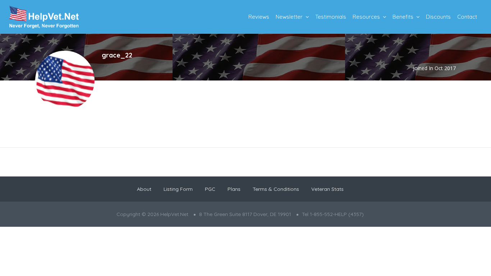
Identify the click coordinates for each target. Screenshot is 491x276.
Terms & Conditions (276, 189)
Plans (234, 189)
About (144, 189)
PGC (210, 189)
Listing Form (178, 189)
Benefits (403, 16)
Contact (467, 16)
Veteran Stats (327, 189)
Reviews (258, 16)
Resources (366, 16)
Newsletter (289, 16)
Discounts (438, 16)
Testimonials (330, 16)
